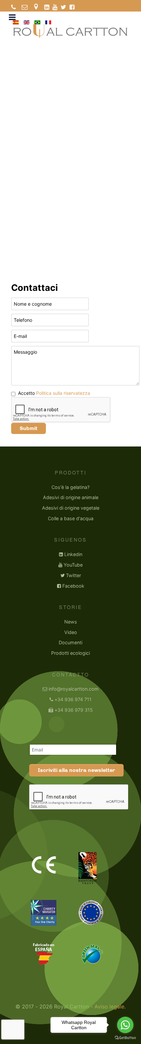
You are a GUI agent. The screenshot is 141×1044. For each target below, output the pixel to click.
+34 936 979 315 (73, 710)
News (70, 621)
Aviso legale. (110, 1006)
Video (70, 632)
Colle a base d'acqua (70, 518)
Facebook (73, 586)
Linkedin (73, 554)
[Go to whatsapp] (125, 1025)
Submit (28, 428)
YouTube (73, 565)
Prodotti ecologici (70, 653)
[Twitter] (63, 7)
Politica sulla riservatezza (63, 393)
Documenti (70, 642)
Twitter (73, 575)
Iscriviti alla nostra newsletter (76, 770)
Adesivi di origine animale (70, 497)
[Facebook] (72, 7)
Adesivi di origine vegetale (70, 508)
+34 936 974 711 (72, 699)
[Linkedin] (46, 7)
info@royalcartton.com (74, 689)
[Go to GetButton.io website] (125, 1037)
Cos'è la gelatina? (70, 487)
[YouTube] (54, 7)
